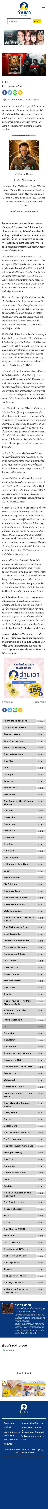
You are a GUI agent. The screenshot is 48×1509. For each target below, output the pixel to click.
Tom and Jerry (12, 1073)
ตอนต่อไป (40, 702)
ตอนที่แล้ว (8, 702)
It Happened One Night (16, 864)
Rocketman (10, 824)
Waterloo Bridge (13, 911)
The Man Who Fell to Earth (18, 1066)
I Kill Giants (10, 960)
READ (40, 721)
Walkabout (9, 1080)
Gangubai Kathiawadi (15, 727)
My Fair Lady (10, 884)
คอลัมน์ (7, 1427)
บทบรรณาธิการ (28, 1423)
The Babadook (12, 891)
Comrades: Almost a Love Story (18, 1095)
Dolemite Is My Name (15, 947)
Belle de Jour (11, 967)
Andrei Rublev (11, 974)
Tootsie (8, 1186)
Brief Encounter (12, 934)
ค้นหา (36, 21)
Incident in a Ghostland (16, 940)
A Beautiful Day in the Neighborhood (16, 1291)
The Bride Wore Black (15, 897)
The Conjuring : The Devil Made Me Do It (17, 1002)
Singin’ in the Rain (13, 741)
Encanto (8, 781)
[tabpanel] (24, 1360)
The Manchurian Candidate (18, 1146)
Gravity (8, 1269)
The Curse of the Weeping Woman (18, 802)
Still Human (10, 794)
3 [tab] (22, 1373)
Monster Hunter (12, 980)
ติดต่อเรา (39, 1436)
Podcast (39, 1432)
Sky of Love (10, 787)
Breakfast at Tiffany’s (16, 1249)
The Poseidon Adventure (17, 1132)
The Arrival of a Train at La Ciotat (19, 919)
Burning (8, 1119)
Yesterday (9, 817)
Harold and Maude (14, 1086)
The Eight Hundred (14, 1282)
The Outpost (11, 857)
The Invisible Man (13, 754)
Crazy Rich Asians (14, 1209)
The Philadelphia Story (16, 927)
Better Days (10, 1125)
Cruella (7, 994)
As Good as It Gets (14, 954)
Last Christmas (12, 1242)
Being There (10, 1112)
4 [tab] (25, 1373)
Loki (6, 1026)
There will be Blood (14, 904)
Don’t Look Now (12, 1139)
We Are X (9, 1235)
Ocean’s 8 (9, 830)
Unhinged (9, 774)
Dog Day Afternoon (14, 1202)
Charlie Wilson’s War (15, 1172)
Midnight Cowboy (13, 1152)
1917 (6, 1215)
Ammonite (9, 1166)
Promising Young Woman (17, 1053)
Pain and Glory (12, 734)
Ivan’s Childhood (13, 1019)
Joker (7, 871)
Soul (6, 1179)
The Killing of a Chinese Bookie (17, 1104)
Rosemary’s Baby (13, 1060)
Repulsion (9, 1033)
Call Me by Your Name (16, 1255)
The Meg (8, 761)
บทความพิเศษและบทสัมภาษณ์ (12, 1433)
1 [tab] (17, 1373)
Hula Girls (9, 850)
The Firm (8, 1159)
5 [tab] (28, 1373)
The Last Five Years (15, 1275)
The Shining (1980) (14, 1229)
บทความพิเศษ (27, 1427)
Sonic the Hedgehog (15, 747)
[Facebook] (4, 92)
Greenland (9, 837)
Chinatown (9, 1039)
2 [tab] (20, 1373)
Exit (6, 767)
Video (38, 1427)
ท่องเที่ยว (8, 1444)
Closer (7, 1222)
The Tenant (10, 1046)
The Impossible (12, 1262)
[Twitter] (9, 92)
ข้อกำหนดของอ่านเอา (27, 1438)
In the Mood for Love (15, 720)
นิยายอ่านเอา (9, 1423)
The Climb (9, 987)
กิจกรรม (39, 1423)
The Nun (8, 810)
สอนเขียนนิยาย (11, 1439)
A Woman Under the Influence (15, 1012)
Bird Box (8, 844)
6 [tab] (30, 1373)
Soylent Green (12, 877)
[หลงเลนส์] (24, 1350)
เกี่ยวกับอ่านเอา (28, 1432)
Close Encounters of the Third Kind (17, 1194)
